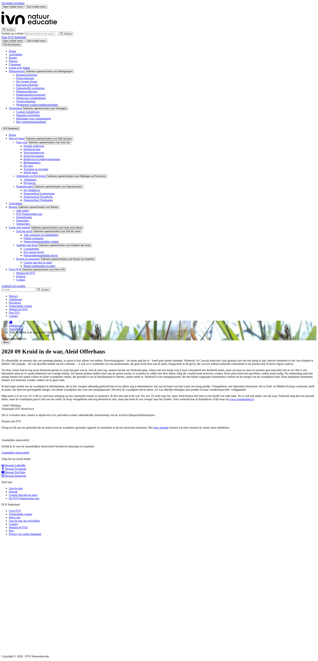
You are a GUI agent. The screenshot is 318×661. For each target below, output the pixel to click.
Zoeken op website (12, 33)
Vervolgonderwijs (34, 152)
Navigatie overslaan (12, 3)
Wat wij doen (16, 138)
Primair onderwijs (34, 146)
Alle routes (22, 210)
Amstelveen (16, 329)
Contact (20, 279)
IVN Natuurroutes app (29, 213)
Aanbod (6, 285)
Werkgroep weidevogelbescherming (37, 104)
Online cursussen (33, 238)
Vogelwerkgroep (26, 101)
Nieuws (13, 61)
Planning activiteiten (28, 115)
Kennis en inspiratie (27, 258)
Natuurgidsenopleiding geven (41, 255)
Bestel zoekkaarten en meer (39, 265)
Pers (11, 530)
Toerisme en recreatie (36, 169)
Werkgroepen (16, 71)
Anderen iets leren (26, 245)
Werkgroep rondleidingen (31, 98)
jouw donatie (161, 427)
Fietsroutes (22, 220)
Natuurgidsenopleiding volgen (41, 241)
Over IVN (15, 269)
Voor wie (21, 142)
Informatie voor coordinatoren (33, 118)
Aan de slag (16, 488)
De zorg (28, 165)
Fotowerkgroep (25, 78)
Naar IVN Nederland (13, 37)
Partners (21, 276)
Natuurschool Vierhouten (38, 200)
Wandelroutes (24, 217)
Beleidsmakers (32, 162)
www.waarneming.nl (241, 399)
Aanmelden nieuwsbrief (15, 452)
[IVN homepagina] (30, 26)
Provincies (30, 183)
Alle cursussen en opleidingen (41, 234)
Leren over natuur (19, 227)
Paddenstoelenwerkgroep (30, 94)
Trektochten (23, 223)
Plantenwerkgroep (26, 91)
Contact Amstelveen (28, 111)
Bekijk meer (31, 172)
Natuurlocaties (24, 186)
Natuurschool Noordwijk (38, 196)
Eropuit (13, 491)
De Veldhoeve (32, 190)
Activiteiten (15, 54)
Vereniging (15, 108)
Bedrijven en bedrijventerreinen (42, 159)
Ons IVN (14, 312)
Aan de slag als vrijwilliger (24, 520)
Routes (13, 57)
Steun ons (14, 517)
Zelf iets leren (24, 231)
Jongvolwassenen (34, 155)
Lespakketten (31, 248)
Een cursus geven (34, 252)
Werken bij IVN (25, 273)
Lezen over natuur (19, 67)
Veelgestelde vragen (20, 306)
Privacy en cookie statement (25, 534)
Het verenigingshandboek (31, 121)
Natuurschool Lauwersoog (39, 193)
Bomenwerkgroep (26, 74)
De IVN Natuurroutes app (24, 498)
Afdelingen (30, 179)
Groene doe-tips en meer (38, 262)
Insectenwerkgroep (27, 84)
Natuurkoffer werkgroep (30, 88)
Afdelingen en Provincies (31, 176)
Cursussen (15, 64)
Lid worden (18, 285)
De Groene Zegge (26, 81)
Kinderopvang (32, 149)
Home (12, 51)
